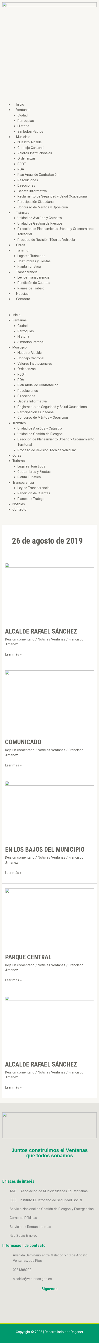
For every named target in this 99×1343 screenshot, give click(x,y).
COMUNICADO (23, 742)
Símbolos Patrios (30, 131)
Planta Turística (29, 266)
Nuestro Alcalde (29, 142)
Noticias (22, 294)
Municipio (23, 137)
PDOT (21, 164)
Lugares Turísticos (31, 256)
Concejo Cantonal (30, 148)
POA (20, 169)
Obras (20, 245)
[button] (49, 309)
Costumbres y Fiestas (34, 261)
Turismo (22, 250)
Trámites (22, 212)
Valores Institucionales (34, 153)
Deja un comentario (20, 639)
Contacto (23, 299)
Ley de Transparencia (33, 277)
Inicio (20, 104)
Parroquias (25, 121)
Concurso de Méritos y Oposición (42, 207)
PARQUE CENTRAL (28, 957)
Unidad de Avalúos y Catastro (39, 218)
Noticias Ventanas (51, 639)
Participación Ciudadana (35, 202)
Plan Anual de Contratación (37, 175)
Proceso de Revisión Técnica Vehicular (46, 240)
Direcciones (26, 185)
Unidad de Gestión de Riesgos (40, 223)
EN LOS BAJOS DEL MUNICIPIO (44, 849)
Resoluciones (27, 180)
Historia (23, 126)
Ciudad (22, 115)
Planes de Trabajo (30, 288)
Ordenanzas (26, 158)
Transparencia (27, 272)
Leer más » (13, 654)
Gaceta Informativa (32, 191)
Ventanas (23, 110)
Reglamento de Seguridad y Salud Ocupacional (52, 196)
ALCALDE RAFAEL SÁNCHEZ (41, 631)
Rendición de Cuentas (33, 283)
